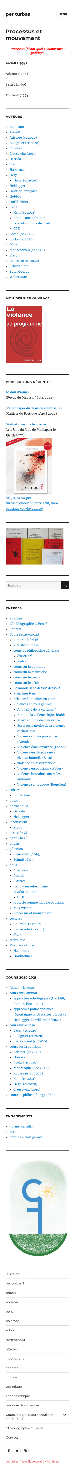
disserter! (24, 656)
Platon (15, 255)
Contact (16, 629)
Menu (63, 14)
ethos (14, 800)
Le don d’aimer (17, 392)
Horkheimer (19, 202)
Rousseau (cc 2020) (24, 261)
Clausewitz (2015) (23, 153)
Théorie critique (22, 945)
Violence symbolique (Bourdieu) (41, 784)
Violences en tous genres (32, 704)
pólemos (16, 849)
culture (15, 790)
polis (13, 865)
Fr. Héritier (21, 795)
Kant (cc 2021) (24, 212)
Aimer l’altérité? (25, 640)
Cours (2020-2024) (24, 634)
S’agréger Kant (25, 693)
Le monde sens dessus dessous (36, 688)
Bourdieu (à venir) (27, 924)
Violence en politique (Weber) (40, 768)
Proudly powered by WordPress (41, 1461)
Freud (14, 164)
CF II (16, 228)
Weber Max (18, 277)
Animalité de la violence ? (36, 709)
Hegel (14, 175)
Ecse (13, 1132)
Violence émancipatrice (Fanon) (41, 747)
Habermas (17, 170)
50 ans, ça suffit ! (23, 1126)
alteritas (16, 618)
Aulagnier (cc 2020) (24, 143)
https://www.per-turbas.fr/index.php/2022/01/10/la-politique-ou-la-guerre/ (33, 503)
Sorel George (19, 271)
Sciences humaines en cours (34, 699)
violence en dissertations (36, 763)
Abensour (17, 127)
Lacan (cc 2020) (22, 234)
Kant (13, 207)
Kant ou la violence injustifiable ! (42, 715)
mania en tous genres (26, 1137)
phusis (15, 843)
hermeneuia (19, 806)
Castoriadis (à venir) (28, 929)
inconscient (19, 822)
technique (17, 940)
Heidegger (17, 186)
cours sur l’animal (23, 993)
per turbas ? (19, 838)
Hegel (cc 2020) (25, 180)
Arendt (15, 132)
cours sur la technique (30, 672)
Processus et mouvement (32, 913)
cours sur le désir (26, 683)
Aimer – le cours (22, 987)
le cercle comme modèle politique (38, 902)
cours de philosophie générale (36, 650)
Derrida (15, 159)
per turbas (18, 14)
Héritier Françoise (23, 191)
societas (16, 918)
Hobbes (15, 196)
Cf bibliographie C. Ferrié (28, 624)
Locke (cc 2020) (22, 239)
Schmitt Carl (19, 266)
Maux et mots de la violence (38, 720)
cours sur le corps (26, 677)
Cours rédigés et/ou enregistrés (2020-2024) (30, 1417)
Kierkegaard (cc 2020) (30, 1041)
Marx (14, 245)
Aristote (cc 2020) (23, 137)
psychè (11, 1349)
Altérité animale (25, 645)
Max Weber (22, 908)
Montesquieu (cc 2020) (27, 250)
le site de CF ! (20, 833)
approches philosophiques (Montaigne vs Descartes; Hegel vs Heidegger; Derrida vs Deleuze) (39, 1014)
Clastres (16, 148)
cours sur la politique (29, 666)
